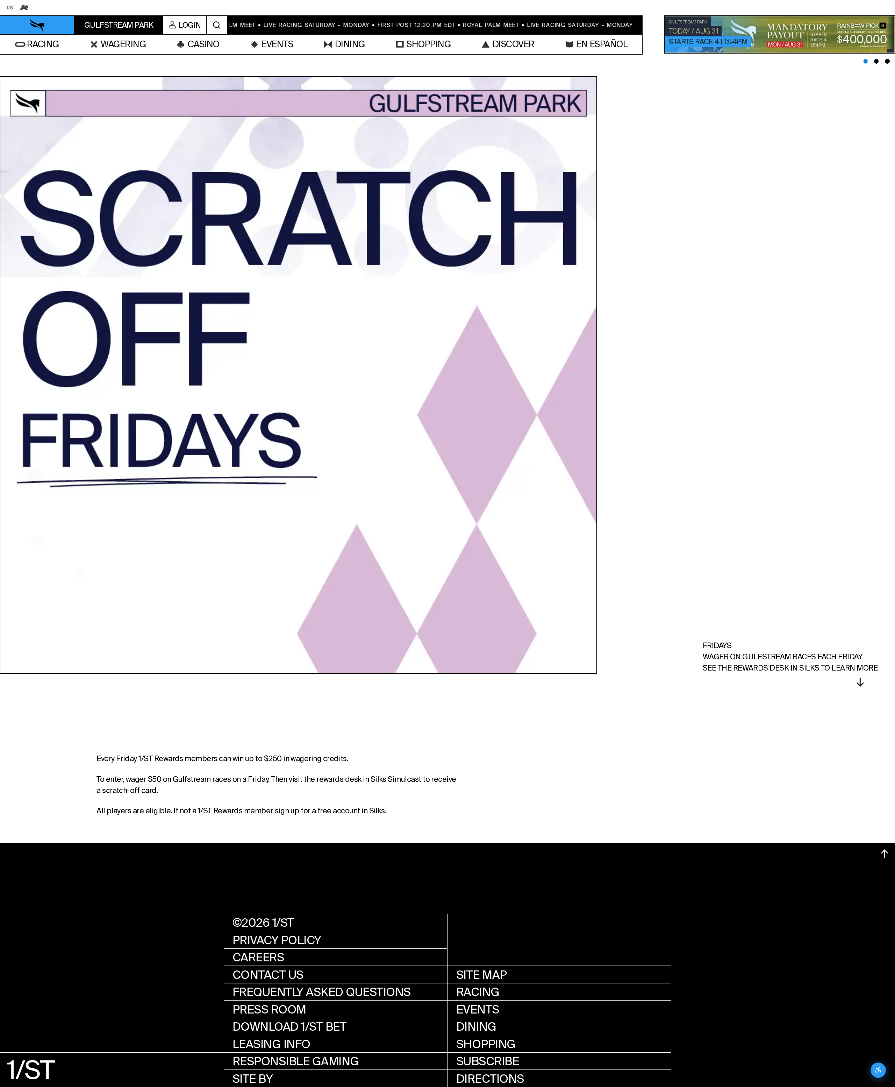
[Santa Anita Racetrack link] (24, 7)
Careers (258, 957)
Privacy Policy (276, 940)
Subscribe (487, 1061)
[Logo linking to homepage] (37, 25)
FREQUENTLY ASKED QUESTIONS (321, 992)
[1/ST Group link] (11, 7)
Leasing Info (271, 1044)
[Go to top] (885, 854)
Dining (476, 1026)
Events (477, 1009)
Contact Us (267, 975)
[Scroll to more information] (860, 682)
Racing (478, 992)
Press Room (269, 1009)
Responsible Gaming (295, 1061)
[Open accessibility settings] (878, 1070)
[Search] (217, 25)
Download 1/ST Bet (289, 1026)
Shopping (486, 1044)
